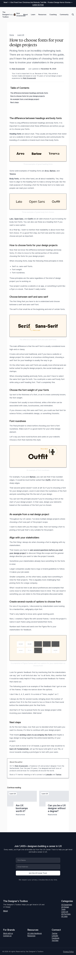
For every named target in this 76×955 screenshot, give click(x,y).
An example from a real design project (24, 99)
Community (64, 15)
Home (12, 35)
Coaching (53, 15)
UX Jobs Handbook (34, 933)
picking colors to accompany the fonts (36, 735)
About (25, 15)
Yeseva (13, 174)
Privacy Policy (68, 951)
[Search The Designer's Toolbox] (73, 14)
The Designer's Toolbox (6, 14)
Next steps (14, 102)
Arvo (47, 171)
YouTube (55, 940)
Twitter (58, 775)
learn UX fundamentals (19, 749)
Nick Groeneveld (19, 14)
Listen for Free (38, 5)
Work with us (8, 933)
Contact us (7, 936)
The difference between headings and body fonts (29, 93)
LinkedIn (49, 775)
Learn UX (20, 35)
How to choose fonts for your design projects (27, 96)
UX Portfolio (66, 914)
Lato (11, 219)
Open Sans (18, 219)
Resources (42, 15)
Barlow (53, 171)
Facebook (55, 938)
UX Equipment (66, 905)
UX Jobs (64, 916)
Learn (33, 15)
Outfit (30, 219)
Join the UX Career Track (38, 873)
